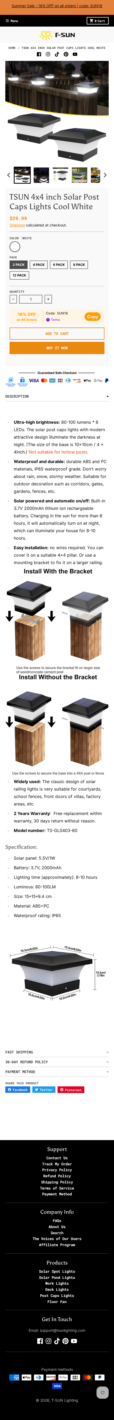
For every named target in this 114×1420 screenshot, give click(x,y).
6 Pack (59, 265)
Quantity (17, 291)
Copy (92, 316)
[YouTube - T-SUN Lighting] (75, 54)
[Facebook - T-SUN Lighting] (39, 54)
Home (12, 48)
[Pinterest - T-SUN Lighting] (66, 54)
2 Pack (18, 265)
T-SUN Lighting (64, 1400)
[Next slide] (105, 175)
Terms (55, 320)
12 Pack (19, 275)
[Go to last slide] (9, 175)
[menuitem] (22, 175)
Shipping (17, 225)
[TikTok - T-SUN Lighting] (57, 54)
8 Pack (79, 265)
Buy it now (57, 347)
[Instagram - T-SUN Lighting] (48, 54)
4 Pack (39, 265)
